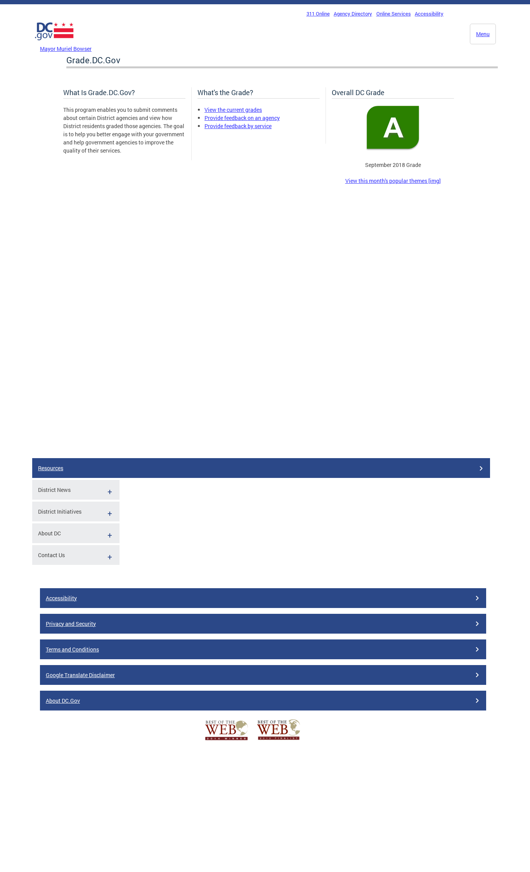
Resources (50, 468)
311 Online (318, 13)
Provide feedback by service (238, 126)
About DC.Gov (63, 700)
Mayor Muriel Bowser (66, 48)
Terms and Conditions (72, 649)
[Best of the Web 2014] (226, 740)
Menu (483, 34)
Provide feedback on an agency (242, 118)
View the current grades (233, 109)
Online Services (393, 13)
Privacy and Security (71, 623)
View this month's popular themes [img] (393, 180)
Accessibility (429, 13)
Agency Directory (353, 13)
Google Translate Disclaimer (80, 675)
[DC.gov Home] (54, 42)
